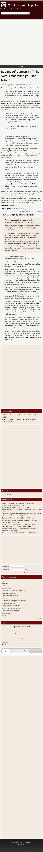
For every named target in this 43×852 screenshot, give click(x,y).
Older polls (5, 642)
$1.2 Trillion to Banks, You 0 (11, 507)
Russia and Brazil (30, 155)
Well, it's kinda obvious (10, 596)
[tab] (6, 651)
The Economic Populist (23, 5)
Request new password (31, 573)
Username (5, 566)
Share (32, 211)
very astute (7, 588)
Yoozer (5, 598)
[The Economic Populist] (3, 7)
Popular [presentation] (6, 651)
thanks (5, 583)
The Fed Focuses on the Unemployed (14, 533)
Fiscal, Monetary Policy (18, 209)
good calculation (8, 581)
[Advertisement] (21, 42)
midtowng (12, 85)
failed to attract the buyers (30, 105)
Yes (15, 630)
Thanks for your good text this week (15, 601)
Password (5, 570)
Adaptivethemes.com (29, 850)
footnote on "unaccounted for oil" (14, 591)
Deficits (5, 615)
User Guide (7, 494)
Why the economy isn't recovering (13, 503)
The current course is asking (14, 256)
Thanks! (5, 586)
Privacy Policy (21, 844)
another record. (33, 88)
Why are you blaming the (11, 610)
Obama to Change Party (10, 505)
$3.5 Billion (14, 151)
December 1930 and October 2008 (13, 518)
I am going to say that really (12, 608)
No (15, 633)
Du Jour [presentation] (14, 651)
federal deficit (12, 205)
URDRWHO (16, 259)
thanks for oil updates (10, 593)
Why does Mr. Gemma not (11, 606)
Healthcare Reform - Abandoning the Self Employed (19, 509)
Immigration (7, 613)
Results (4, 644)
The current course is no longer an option (19, 220)
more (39, 618)
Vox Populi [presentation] (24, 651)
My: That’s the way (9, 603)
